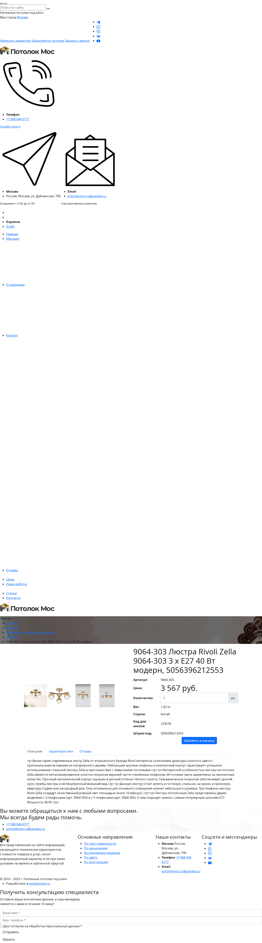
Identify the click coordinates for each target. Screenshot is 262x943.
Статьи (11, 593)
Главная (12, 234)
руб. (10, 226)
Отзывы (12, 570)
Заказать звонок (77, 41)
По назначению (96, 848)
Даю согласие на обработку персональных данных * (42, 926)
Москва (22, 17)
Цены (10, 579)
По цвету (90, 857)
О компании (15, 285)
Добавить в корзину (199, 740)
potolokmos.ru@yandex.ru (87, 196)
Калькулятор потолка (48, 41)
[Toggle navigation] (2, 615)
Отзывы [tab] (85, 751)
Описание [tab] (34, 751)
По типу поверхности (100, 844)
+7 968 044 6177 (17, 119)
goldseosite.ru (39, 883)
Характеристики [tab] (61, 751)
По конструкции (96, 862)
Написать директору (15, 41)
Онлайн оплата (10, 126)
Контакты (13, 598)
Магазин (12, 239)
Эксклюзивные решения (102, 853)
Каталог (12, 335)
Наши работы (16, 584)
